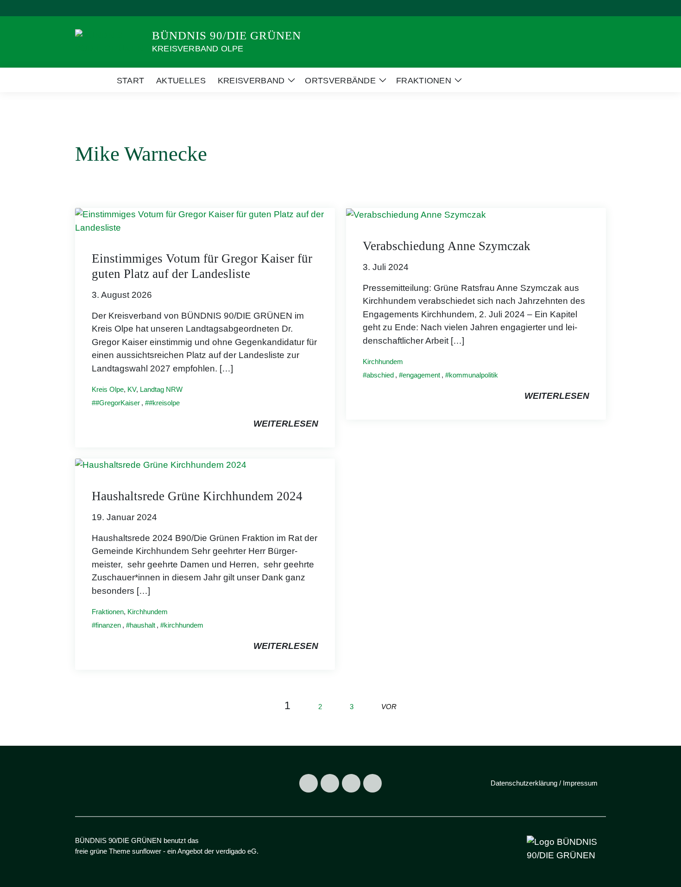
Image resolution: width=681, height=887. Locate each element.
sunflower (146, 851)
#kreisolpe (164, 403)
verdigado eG (236, 851)
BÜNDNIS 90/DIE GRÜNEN (226, 35)
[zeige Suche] (590, 8)
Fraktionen (108, 612)
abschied (380, 375)
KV (131, 389)
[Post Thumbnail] (205, 221)
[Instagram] (330, 783)
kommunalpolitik (473, 375)
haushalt (142, 625)
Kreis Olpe (108, 389)
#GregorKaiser (117, 403)
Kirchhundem (383, 361)
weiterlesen (285, 423)
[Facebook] (308, 783)
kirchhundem (183, 625)
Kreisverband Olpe (197, 48)
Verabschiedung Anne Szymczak (446, 246)
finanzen (108, 625)
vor (389, 707)
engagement (421, 375)
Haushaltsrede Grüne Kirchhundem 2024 (197, 496)
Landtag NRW (161, 389)
